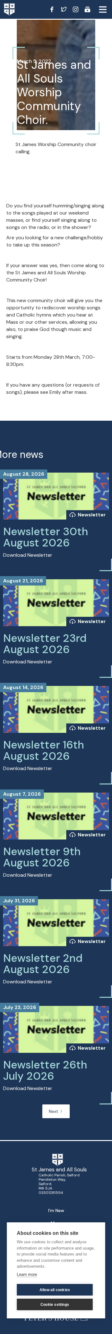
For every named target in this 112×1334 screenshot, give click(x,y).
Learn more (27, 1274)
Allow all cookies (55, 1290)
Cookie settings (54, 1304)
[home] (15, 9)
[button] (102, 9)
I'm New (56, 1210)
